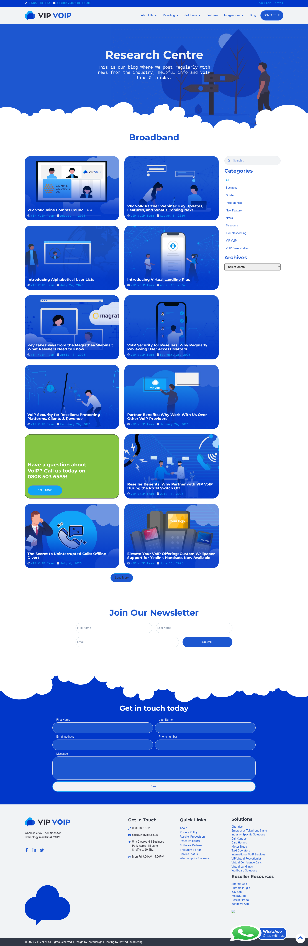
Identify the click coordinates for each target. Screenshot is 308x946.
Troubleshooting (236, 233)
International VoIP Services (248, 854)
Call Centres (239, 838)
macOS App (239, 896)
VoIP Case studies (237, 248)
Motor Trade (239, 846)
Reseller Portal (270, 3)
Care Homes (239, 842)
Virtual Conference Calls (247, 862)
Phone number (168, 736)
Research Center (190, 841)
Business (231, 187)
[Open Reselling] (177, 15)
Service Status (189, 854)
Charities (237, 826)
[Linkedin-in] (34, 850)
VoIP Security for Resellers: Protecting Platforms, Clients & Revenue (63, 417)
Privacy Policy (188, 832)
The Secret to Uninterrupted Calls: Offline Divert (66, 556)
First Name (63, 719)
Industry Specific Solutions (248, 834)
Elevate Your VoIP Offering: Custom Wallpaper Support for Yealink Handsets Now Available (171, 556)
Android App (239, 884)
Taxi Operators (241, 850)
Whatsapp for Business (194, 858)
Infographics (234, 202)
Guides (230, 195)
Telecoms (232, 225)
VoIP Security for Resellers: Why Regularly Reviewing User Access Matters (167, 347)
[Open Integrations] (242, 15)
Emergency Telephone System (250, 830)
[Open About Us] (155, 15)
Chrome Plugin (241, 888)
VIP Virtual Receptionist (246, 858)
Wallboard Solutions (244, 870)
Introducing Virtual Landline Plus (158, 279)
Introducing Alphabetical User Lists (60, 279)
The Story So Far (190, 850)
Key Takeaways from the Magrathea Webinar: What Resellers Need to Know (70, 347)
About (183, 828)
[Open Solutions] (199, 15)
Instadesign (95, 942)
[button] (122, 577)
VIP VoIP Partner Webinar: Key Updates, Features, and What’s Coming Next (165, 208)
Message (62, 753)
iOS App (237, 892)
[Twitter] (42, 850)
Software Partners (191, 845)
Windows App (240, 904)
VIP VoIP (231, 240)
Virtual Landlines (242, 866)
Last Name (166, 719)
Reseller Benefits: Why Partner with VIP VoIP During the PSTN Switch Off (170, 486)
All (227, 180)
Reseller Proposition (192, 836)
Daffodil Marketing (131, 942)
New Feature (234, 210)
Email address (65, 736)
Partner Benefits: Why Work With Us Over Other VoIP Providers (167, 417)
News (229, 218)
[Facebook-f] (27, 850)
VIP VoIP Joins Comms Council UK (59, 210)
